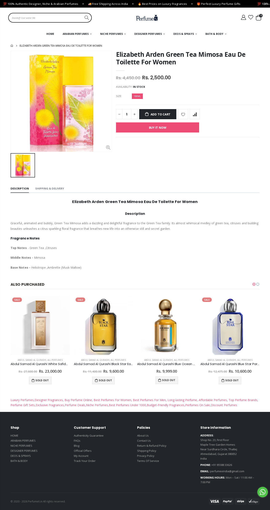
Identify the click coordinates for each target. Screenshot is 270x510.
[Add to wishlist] (183, 114)
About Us (143, 435)
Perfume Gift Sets (23, 405)
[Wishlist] (250, 17)
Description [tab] (20, 188)
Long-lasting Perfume (182, 400)
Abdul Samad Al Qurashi (32, 359)
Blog (76, 446)
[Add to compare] (195, 114)
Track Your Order (85, 461)
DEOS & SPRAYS (21, 456)
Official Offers (83, 451)
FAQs (77, 440)
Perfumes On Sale (197, 405)
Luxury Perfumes (22, 400)
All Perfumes (55, 359)
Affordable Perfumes (212, 400)
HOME (14, 435)
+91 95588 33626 (222, 465)
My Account (81, 456)
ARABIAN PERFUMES (23, 440)
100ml (137, 96)
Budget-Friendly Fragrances (165, 405)
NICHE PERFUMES (21, 446)
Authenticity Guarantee (89, 435)
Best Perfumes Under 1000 (127, 405)
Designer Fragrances (49, 400)
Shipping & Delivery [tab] (49, 188)
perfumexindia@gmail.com (227, 471)
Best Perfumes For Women (112, 400)
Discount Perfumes (224, 405)
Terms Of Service (148, 461)
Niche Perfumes (97, 405)
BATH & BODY (19, 461)
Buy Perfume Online (78, 400)
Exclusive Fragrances (50, 405)
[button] (254, 284)
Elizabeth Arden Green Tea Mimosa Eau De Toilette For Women (180, 58)
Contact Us (144, 440)
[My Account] (243, 17)
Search (86, 17)
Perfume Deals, (75, 405)
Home (12, 45)
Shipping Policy (146, 451)
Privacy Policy (145, 456)
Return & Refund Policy (151, 446)
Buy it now (157, 128)
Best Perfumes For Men (149, 400)
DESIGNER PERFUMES (24, 451)
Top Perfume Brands (243, 400)
